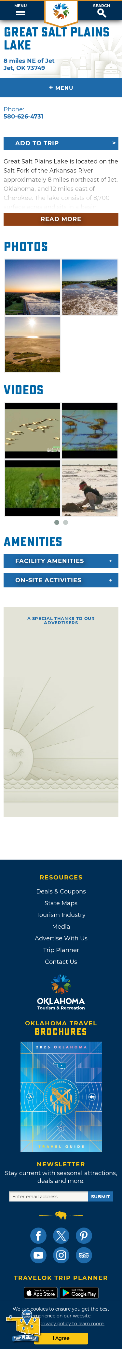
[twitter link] (61, 1236)
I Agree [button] (61, 1338)
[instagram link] (61, 1255)
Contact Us (61, 961)
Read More (61, 219)
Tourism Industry (61, 915)
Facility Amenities (49, 561)
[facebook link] (38, 1236)
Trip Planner (61, 950)
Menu (20, 6)
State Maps (61, 903)
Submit (100, 1197)
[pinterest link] (84, 1236)
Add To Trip (37, 143)
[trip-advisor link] (84, 1255)
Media (61, 926)
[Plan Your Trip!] (23, 1326)
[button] (20, 11)
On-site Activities (48, 580)
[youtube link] (38, 1255)
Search (101, 6)
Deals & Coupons (61, 891)
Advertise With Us (61, 938)
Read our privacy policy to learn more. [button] (61, 1324)
